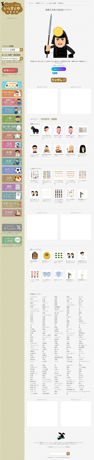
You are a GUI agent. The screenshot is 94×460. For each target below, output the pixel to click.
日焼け (69, 377)
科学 (80, 319)
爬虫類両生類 (59, 357)
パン (68, 341)
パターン (69, 387)
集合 (80, 349)
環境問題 (81, 333)
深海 (31, 365)
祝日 (31, 377)
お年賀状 (33, 331)
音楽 (43, 309)
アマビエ (81, 387)
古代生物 (69, 361)
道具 (56, 299)
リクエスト (45, 119)
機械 (68, 307)
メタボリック (34, 349)
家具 (68, 311)
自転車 (81, 343)
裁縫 (80, 365)
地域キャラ (33, 373)
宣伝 (56, 393)
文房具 (32, 329)
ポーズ (81, 297)
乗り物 (57, 313)
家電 (56, 305)
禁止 (80, 373)
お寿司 (57, 345)
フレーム (81, 357)
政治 (31, 339)
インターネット (47, 315)
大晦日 (57, 381)
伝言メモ (33, 389)
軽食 (31, 317)
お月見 (57, 387)
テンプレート (46, 337)
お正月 (69, 317)
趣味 (31, 303)
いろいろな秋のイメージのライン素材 (58, 182)
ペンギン (69, 379)
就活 (68, 325)
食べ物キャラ (83, 345)
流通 (68, 351)
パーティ (45, 311)
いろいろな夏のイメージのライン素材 (70, 182)
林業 (43, 375)
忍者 (43, 377)
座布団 (57, 339)
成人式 (69, 385)
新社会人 (33, 359)
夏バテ (44, 357)
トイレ (57, 355)
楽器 (56, 341)
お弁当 (81, 359)
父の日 (81, 375)
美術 (43, 321)
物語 (80, 331)
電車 (31, 341)
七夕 (43, 383)
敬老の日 (33, 387)
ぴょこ (32, 361)
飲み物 (57, 309)
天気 (43, 359)
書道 (56, 377)
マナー (32, 313)
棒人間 (69, 347)
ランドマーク (71, 333)
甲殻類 (32, 369)
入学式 (69, 371)
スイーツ (69, 303)
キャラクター (71, 305)
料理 (31, 307)
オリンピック (34, 345)
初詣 (80, 369)
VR (68, 375)
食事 (43, 313)
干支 (80, 329)
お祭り (81, 337)
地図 (68, 367)
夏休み (81, 335)
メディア (57, 337)
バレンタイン (71, 353)
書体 (56, 391)
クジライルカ (46, 379)
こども (44, 297)
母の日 (81, 377)
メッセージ (82, 339)
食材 (43, 329)
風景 (43, 325)
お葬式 (44, 349)
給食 (80, 371)
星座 (43, 385)
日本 (68, 309)
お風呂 (57, 329)
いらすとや (56, 457)
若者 (68, 313)
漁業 (43, 365)
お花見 (44, 367)
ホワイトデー (59, 383)
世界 (68, 323)
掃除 (56, 321)
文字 (80, 305)
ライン (57, 361)
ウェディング (59, 333)
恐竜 (68, 373)
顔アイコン (45, 389)
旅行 (80, 303)
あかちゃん (45, 327)
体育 (43, 347)
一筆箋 (81, 389)
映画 (68, 339)
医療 (43, 301)
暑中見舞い (70, 383)
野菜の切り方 (34, 385)
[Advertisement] (12, 31)
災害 (43, 317)
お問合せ (60, 3)
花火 (68, 369)
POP (68, 345)
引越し (57, 343)
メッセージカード (72, 391)
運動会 (32, 351)
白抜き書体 (45, 393)
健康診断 (69, 357)
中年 (43, 339)
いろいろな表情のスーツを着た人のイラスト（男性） (58, 201)
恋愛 (43, 319)
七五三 (44, 391)
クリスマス (70, 335)
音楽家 (44, 373)
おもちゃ (33, 305)
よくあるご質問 (51, 3)
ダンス (32, 347)
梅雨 (56, 347)
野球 (31, 355)
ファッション (34, 301)
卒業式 (32, 357)
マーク (81, 307)
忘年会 (57, 373)
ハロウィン (70, 359)
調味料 (57, 331)
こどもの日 (58, 375)
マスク (44, 331)
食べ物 (81, 301)
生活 (31, 315)
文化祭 (44, 361)
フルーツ (69, 329)
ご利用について (40, 3)
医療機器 (57, 307)
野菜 (56, 317)
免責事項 (68, 447)
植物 (56, 327)
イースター (58, 389)
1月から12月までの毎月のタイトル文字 (46, 182)
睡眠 (68, 321)
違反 (68, 301)
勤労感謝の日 (71, 389)
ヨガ (80, 379)
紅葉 (31, 375)
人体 (80, 317)
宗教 (80, 341)
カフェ (81, 351)
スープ (57, 371)
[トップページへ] (12, 14)
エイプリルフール (84, 391)
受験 (31, 319)
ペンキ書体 (33, 393)
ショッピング (34, 309)
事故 (56, 301)
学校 (80, 299)
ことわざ (33, 383)
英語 (56, 353)
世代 (56, 367)
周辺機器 (81, 347)
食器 (68, 337)
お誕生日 (33, 353)
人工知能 (45, 369)
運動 (56, 319)
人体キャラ (33, 367)
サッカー (81, 353)
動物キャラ (45, 307)
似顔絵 (54, 119)
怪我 (31, 337)
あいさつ (69, 365)
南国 (43, 333)
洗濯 (56, 359)
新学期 (44, 371)
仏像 (56, 369)
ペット (32, 323)
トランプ (33, 391)
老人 (80, 311)
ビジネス (69, 299)
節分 (31, 379)
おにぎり (81, 381)
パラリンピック (47, 381)
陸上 (80, 383)
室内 (56, 351)
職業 (56, 297)
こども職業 (82, 367)
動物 (80, 313)
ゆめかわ (81, 385)
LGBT (56, 379)
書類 (56, 335)
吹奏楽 (44, 355)
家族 (43, 305)
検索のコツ (16, 74)
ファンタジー (83, 323)
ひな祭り (45, 387)
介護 (31, 333)
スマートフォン (59, 311)
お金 (43, 299)
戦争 (56, 323)
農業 (68, 343)
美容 (43, 323)
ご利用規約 (50, 447)
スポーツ (45, 303)
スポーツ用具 (46, 335)
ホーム (31, 3)
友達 (56, 315)
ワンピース (58, 385)
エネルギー (33, 343)
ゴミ (43, 341)
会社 (31, 299)
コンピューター (35, 311)
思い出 (57, 349)
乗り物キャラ (71, 381)
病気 (68, 297)
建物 (56, 303)
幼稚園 (44, 343)
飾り (43, 345)
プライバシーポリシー (59, 447)
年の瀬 (32, 371)
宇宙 (43, 353)
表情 (31, 321)
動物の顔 (33, 381)
